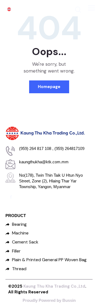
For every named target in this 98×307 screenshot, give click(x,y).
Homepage (49, 86)
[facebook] (10, 197)
